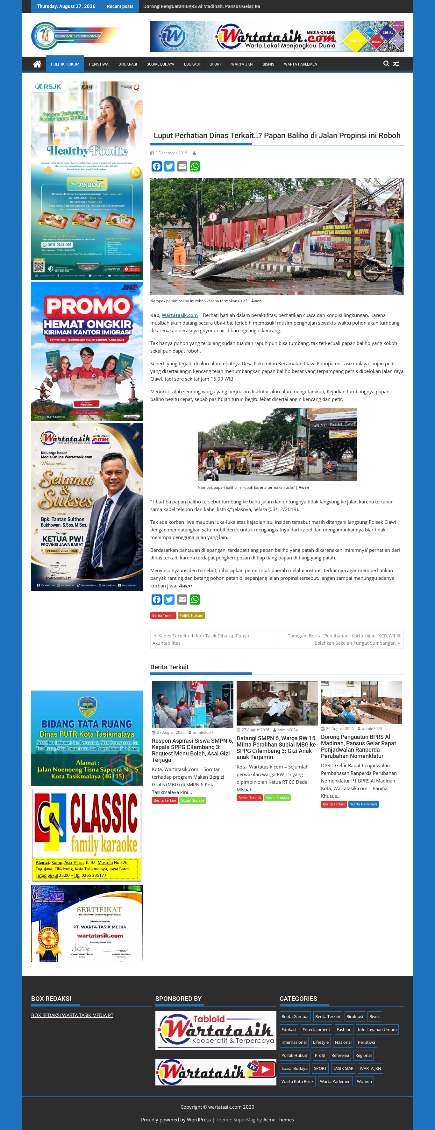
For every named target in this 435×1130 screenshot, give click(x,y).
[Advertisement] (277, 103)
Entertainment (316, 1029)
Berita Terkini (163, 615)
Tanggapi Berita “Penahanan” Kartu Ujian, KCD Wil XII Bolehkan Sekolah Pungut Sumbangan (345, 639)
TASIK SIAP (343, 1068)
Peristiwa (99, 64)
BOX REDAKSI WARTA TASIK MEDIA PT (72, 1015)
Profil (320, 1055)
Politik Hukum (65, 64)
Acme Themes (278, 1119)
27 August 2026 (170, 732)
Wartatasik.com (180, 315)
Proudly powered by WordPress (176, 1119)
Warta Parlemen (300, 64)
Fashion (344, 1029)
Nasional (343, 1042)
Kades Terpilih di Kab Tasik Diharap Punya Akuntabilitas (201, 639)
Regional (363, 1055)
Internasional (294, 1042)
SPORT (215, 64)
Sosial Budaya (160, 64)
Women (364, 1081)
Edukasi (192, 64)
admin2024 (202, 732)
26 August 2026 (339, 728)
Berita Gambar (295, 1016)
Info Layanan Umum (377, 1029)
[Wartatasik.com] (37, 63)
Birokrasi (127, 64)
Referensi (340, 1055)
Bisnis (268, 64)
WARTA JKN (242, 64)
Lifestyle (321, 1042)
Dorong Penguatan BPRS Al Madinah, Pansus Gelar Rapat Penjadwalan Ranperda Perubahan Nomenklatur (258, 6)
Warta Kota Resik (298, 1081)
